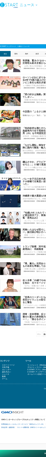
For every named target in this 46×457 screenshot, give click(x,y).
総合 (20, 46)
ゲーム (4, 379)
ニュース (26, 46)
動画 (4, 376)
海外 (26, 54)
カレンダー (6, 370)
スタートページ (8, 365)
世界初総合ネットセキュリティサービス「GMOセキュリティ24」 (23, 424)
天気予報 (5, 367)
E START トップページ (8, 46)
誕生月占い (6, 372)
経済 (37, 54)
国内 (16, 54)
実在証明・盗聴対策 (8, 427)
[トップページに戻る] (9, 5)
